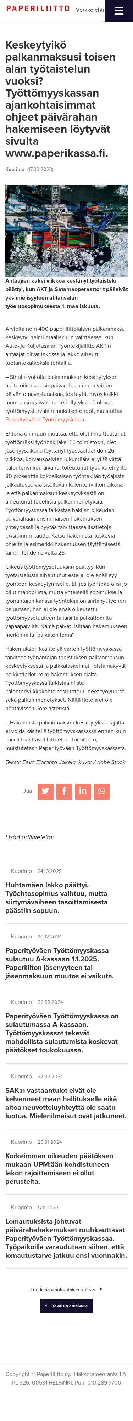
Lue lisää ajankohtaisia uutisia (63, 1289)
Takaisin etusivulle (70, 1305)
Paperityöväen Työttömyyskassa (44, 419)
